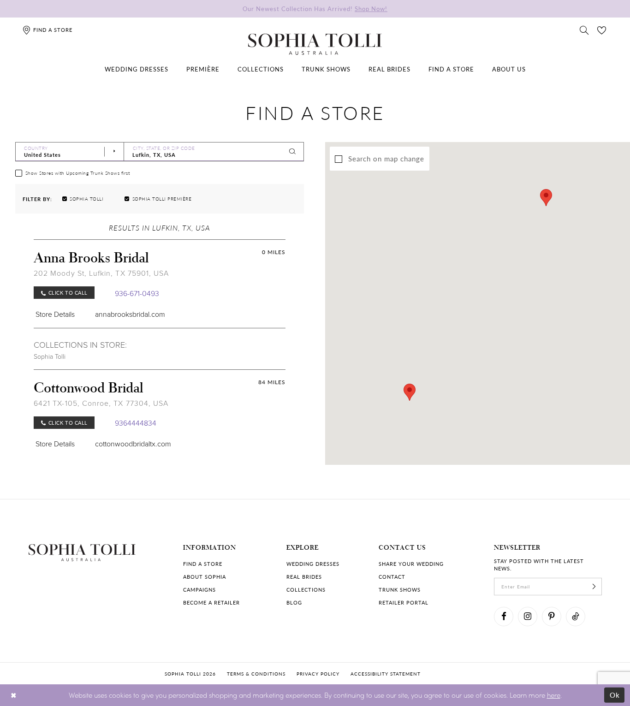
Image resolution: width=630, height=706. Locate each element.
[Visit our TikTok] (575, 616)
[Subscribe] (594, 586)
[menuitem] (136, 69)
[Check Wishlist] (602, 30)
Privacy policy (318, 673)
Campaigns (199, 589)
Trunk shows (400, 589)
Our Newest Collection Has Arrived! (315, 8)
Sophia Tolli (49, 356)
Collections (306, 589)
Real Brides (304, 576)
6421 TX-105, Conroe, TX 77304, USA (101, 403)
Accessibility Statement (386, 673)
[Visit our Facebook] (503, 616)
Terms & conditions (256, 673)
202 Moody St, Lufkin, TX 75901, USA (101, 273)
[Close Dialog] (14, 695)
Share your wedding (411, 563)
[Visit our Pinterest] (551, 616)
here (553, 695)
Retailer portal (403, 602)
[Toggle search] (584, 30)
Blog (294, 602)
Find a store (202, 563)
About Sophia (204, 576)
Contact (392, 576)
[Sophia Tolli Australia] (315, 44)
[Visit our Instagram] (527, 616)
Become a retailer (211, 602)
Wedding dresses (312, 563)
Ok (615, 695)
